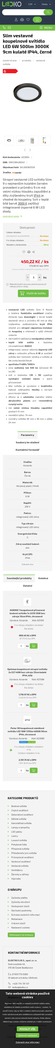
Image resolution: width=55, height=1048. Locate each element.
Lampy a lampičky (20, 827)
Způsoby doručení (20, 902)
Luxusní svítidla (19, 840)
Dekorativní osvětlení (22, 814)
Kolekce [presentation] (43, 578)
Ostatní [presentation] (27, 585)
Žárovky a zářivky (20, 874)
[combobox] (32, 4)
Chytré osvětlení (19, 810)
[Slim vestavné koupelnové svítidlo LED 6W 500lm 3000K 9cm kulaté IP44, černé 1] (27, 94)
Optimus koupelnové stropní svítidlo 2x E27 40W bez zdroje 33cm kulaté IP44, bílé (27, 672)
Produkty (26, 60)
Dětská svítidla (18, 818)
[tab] (28, 435)
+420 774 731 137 (4, 27)
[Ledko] (11, 4)
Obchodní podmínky (21, 910)
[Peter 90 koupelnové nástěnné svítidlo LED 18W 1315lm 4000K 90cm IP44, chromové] (27, 719)
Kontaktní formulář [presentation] (27, 449)
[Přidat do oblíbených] (24, 252)
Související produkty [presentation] (19, 578)
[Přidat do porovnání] (29, 252)
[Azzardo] (17, 172)
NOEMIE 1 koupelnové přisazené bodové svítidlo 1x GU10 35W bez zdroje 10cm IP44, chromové (27, 613)
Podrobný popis (11, 216)
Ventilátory (17, 870)
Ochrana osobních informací (25, 914)
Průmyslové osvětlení (22, 857)
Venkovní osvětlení (20, 861)
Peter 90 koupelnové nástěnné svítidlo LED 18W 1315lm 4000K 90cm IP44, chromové (27, 731)
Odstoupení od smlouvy (21, 934)
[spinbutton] (33, 277)
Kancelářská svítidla (21, 823)
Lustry (14, 836)
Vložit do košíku (36, 293)
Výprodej (16, 878)
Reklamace (16, 919)
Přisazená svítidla (20, 848)
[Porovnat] (22, 19)
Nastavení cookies (20, 927)
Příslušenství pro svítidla (24, 853)
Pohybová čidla (19, 844)
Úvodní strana (9, 60)
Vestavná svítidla (19, 865)
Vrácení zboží (18, 923)
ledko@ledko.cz (9, 27)
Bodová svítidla (19, 806)
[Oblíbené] (28, 19)
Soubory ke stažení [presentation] (27, 442)
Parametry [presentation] (27, 434)
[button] (39, 277)
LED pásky (16, 831)
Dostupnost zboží (20, 906)
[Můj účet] (16, 19)
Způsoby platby (19, 897)
